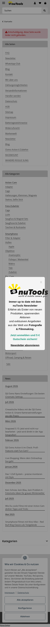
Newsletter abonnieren (25, 345)
